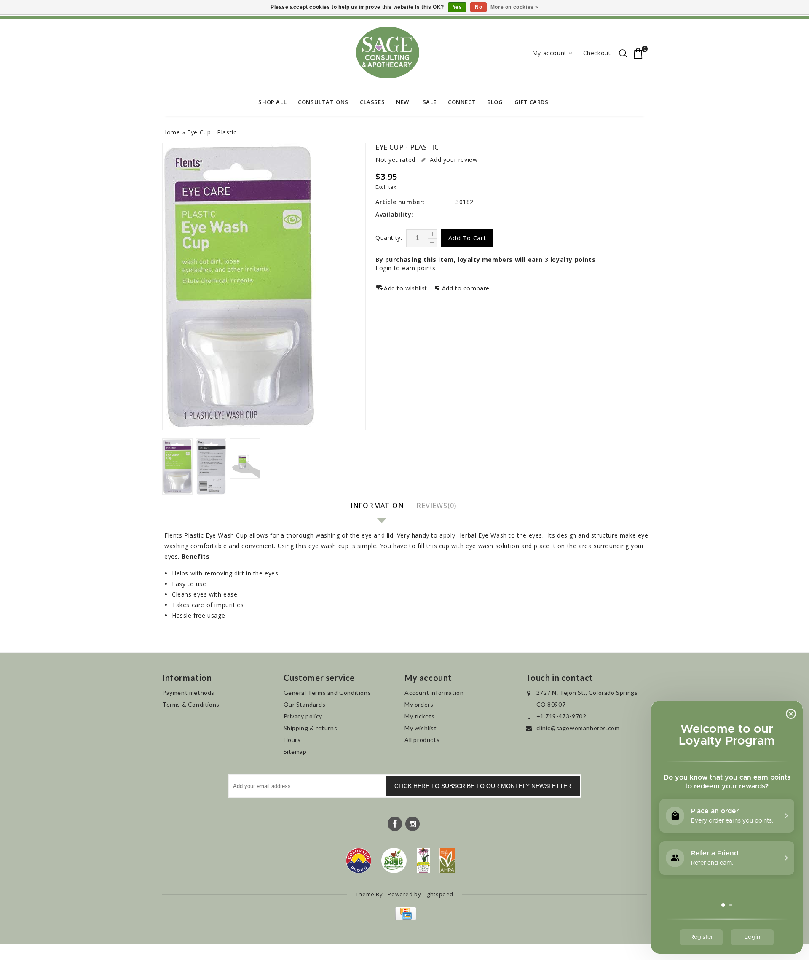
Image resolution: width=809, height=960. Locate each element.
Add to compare (466, 288)
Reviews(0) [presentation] (436, 505)
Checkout (597, 53)
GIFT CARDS (531, 102)
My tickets (419, 716)
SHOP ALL (272, 102)
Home (171, 132)
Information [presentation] (377, 505)
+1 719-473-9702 (561, 716)
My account (549, 53)
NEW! (403, 102)
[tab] (378, 506)
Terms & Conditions (191, 704)
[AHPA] (447, 860)
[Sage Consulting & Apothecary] (387, 52)
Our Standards (305, 704)
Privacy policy (303, 716)
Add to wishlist (406, 288)
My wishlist (420, 727)
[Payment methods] (404, 918)
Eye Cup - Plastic (211, 132)
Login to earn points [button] (405, 268)
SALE (430, 102)
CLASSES (372, 102)
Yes (457, 7)
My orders (418, 704)
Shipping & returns (311, 727)
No (478, 7)
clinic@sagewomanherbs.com (578, 727)
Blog (495, 102)
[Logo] (394, 860)
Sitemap (295, 751)
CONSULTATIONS (323, 102)
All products (421, 739)
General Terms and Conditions (327, 692)
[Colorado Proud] (358, 860)
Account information (433, 692)
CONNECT (462, 102)
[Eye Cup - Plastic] (264, 286)
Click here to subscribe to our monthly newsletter (482, 786)
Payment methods (188, 692)
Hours (292, 739)
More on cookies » (514, 7)
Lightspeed (438, 894)
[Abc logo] (423, 860)
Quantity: (388, 238)
